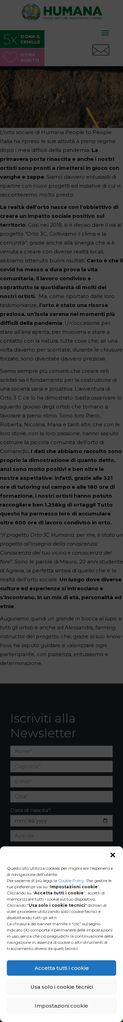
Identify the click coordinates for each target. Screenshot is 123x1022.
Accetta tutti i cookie (62, 968)
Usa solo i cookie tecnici (61, 987)
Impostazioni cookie (61, 1005)
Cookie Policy (71, 880)
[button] (112, 855)
